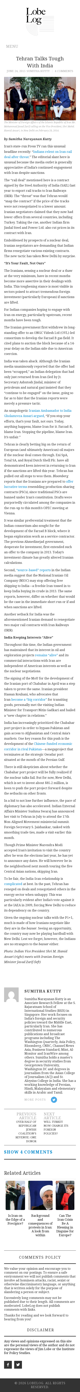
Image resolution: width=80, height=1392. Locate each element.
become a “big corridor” (29, 699)
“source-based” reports (33, 570)
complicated (13, 884)
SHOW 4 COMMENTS (28, 1152)
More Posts (35, 1099)
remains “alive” (46, 655)
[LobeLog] (40, 21)
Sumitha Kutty (38, 71)
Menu (12, 46)
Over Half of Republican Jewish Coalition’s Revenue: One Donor (26, 1131)
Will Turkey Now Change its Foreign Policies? (56, 1127)
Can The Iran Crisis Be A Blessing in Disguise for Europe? (65, 1225)
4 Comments (64, 71)
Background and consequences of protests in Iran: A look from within (40, 1225)
